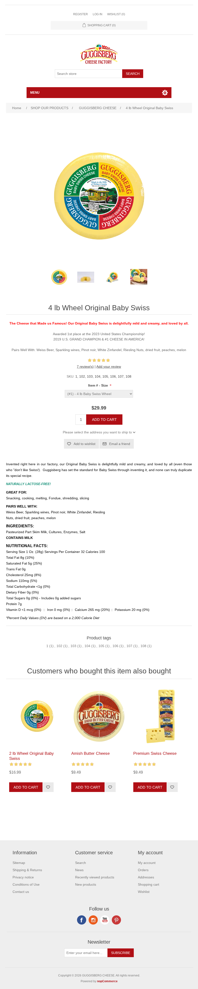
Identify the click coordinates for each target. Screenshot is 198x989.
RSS (93, 920)
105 (101, 646)
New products (85, 884)
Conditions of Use (26, 884)
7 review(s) (85, 366)
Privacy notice (23, 877)
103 (73, 646)
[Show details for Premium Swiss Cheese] (161, 716)
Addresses (146, 877)
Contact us (21, 892)
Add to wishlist (84, 444)
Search (133, 74)
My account (147, 863)
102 (59, 646)
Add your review (108, 366)
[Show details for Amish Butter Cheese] (99, 716)
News (79, 870)
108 (143, 646)
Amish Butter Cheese (90, 753)
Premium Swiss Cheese (155, 753)
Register (80, 14)
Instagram (116, 920)
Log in (97, 14)
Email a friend (119, 444)
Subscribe (120, 953)
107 (129, 646)
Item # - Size (98, 385)
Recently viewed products (94, 877)
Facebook (81, 920)
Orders (143, 870)
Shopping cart (148, 884)
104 (87, 646)
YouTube (104, 920)
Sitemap (19, 863)
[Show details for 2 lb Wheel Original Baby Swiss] (37, 716)
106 (115, 646)
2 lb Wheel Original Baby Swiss (31, 756)
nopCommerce (107, 981)
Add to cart (104, 419)
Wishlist (143, 892)
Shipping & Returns (27, 870)
